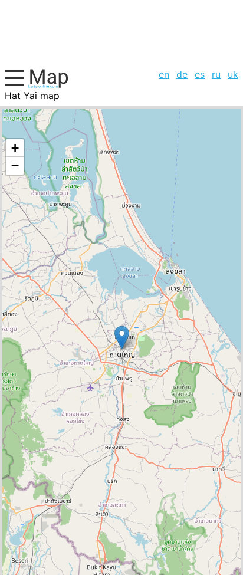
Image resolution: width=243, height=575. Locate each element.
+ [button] (15, 147)
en (164, 74)
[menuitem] (164, 74)
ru (216, 74)
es (200, 74)
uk (233, 74)
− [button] (15, 165)
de (182, 74)
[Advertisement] (121, 32)
